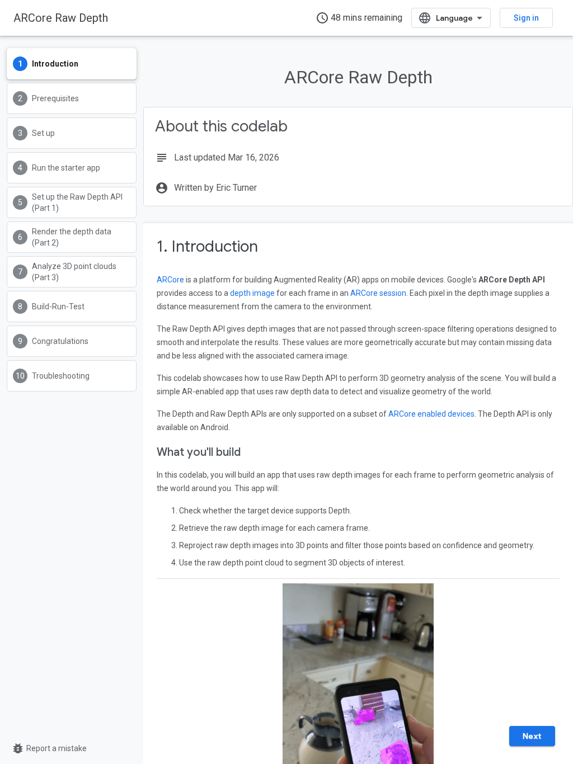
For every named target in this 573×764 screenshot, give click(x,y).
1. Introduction (207, 246)
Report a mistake (49, 748)
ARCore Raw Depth (60, 18)
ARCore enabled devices (431, 413)
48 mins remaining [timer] (359, 18)
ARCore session (378, 293)
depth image (252, 293)
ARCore (170, 279)
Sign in (526, 17)
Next (532, 736)
